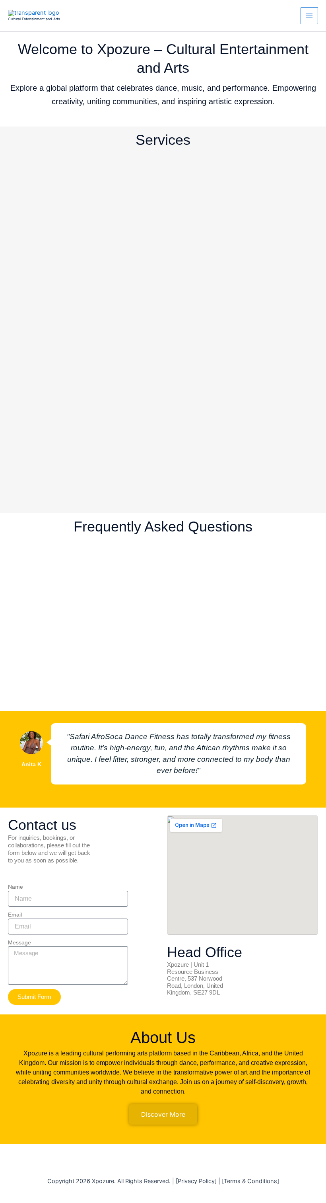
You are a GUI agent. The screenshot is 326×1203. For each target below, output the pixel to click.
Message (19, 942)
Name (15, 887)
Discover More (163, 1114)
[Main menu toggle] (309, 16)
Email (15, 914)
